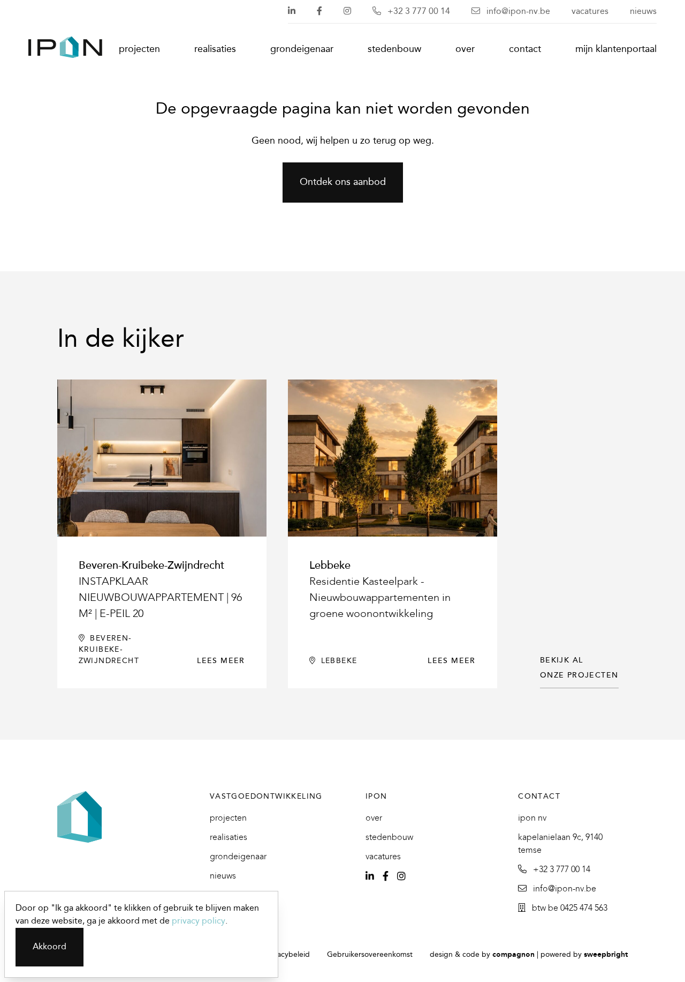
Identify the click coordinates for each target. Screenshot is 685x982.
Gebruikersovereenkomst (370, 955)
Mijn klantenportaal (616, 49)
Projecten (139, 49)
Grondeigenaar (301, 49)
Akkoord (49, 946)
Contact (525, 49)
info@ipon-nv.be (517, 11)
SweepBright (606, 955)
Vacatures (590, 11)
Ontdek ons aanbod (343, 182)
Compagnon (513, 955)
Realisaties (215, 49)
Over (465, 49)
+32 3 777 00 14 (417, 11)
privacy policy (198, 921)
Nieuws (643, 11)
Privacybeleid (287, 955)
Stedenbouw (394, 49)
